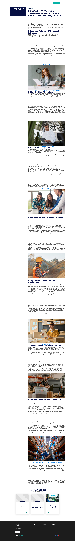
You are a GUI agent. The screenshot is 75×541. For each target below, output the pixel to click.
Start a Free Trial (56, 2)
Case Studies (45, 525)
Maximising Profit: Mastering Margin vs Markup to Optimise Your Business (47, 64)
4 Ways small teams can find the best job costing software (46, 188)
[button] (57, 0)
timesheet (43, 27)
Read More (22, 511)
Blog (43, 527)
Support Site (44, 524)
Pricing (35, 525)
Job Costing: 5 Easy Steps (46, 344)
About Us (53, 525)
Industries (35, 527)
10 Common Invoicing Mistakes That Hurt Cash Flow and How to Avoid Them (46, 279)
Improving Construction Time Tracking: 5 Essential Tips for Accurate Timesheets (47, 90)
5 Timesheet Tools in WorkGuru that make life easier (46, 146)
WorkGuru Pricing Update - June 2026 (22, 504)
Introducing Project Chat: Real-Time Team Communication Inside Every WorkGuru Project (37, 505)
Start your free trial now (18, 13)
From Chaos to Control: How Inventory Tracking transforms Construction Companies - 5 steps (46, 462)
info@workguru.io (20, 535)
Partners (53, 527)
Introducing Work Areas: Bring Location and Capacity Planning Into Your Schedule (52, 505)
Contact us (53, 524)
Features (35, 524)
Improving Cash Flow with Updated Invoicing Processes (46, 252)
